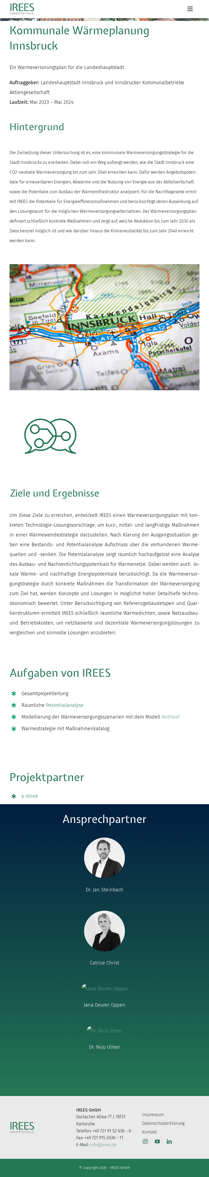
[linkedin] (169, 1141)
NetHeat (171, 717)
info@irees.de (103, 1144)
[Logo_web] (22, 4)
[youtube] (157, 1141)
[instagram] (145, 1141)
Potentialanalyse (65, 705)
